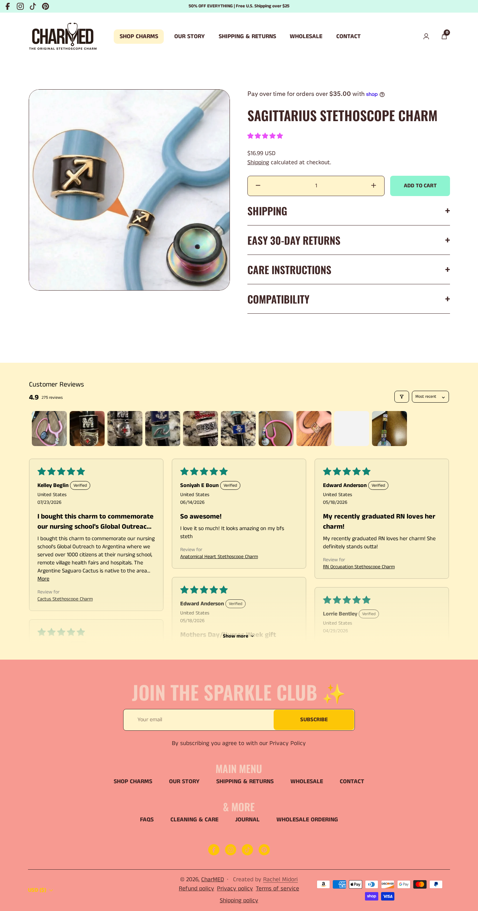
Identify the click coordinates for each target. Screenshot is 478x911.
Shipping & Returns (245, 781)
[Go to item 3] (124, 428)
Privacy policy (235, 888)
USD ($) (37, 890)
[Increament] (374, 186)
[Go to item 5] (200, 428)
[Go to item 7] (276, 428)
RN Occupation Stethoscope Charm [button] (359, 566)
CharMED (212, 879)
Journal (247, 819)
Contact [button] (348, 36)
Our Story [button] (189, 36)
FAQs (147, 819)
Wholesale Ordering (307, 819)
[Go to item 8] (313, 428)
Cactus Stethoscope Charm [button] (65, 599)
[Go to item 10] (389, 428)
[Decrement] (258, 186)
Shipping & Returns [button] (247, 36)
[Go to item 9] (351, 428)
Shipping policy (239, 900)
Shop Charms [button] (139, 36)
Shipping (258, 162)
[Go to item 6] (238, 428)
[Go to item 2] (87, 428)
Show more (235, 636)
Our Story (184, 781)
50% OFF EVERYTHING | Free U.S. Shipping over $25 (239, 6)
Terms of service (277, 888)
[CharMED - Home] (63, 36)
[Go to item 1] (49, 428)
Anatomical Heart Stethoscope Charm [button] (219, 556)
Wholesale (306, 781)
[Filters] (401, 397)
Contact (352, 781)
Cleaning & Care (194, 819)
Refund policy (196, 888)
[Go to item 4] (162, 428)
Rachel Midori (280, 879)
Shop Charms (133, 781)
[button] (444, 36)
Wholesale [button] (306, 36)
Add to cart (420, 186)
